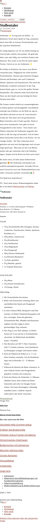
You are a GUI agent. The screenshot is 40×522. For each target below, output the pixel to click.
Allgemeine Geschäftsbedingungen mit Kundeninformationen (21, 479)
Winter (31, 186)
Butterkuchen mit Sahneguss (14, 445)
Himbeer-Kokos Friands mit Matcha (18, 434)
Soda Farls (5, 470)
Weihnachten (19, 186)
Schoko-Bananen (8, 455)
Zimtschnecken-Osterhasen (14, 440)
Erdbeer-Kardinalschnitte (12, 429)
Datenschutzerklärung (13, 483)
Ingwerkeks (5, 465)
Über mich (8, 13)
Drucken (3, 203)
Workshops (9, 10)
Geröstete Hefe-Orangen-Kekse (16, 424)
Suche (22, 19)
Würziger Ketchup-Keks (11, 450)
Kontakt (7, 15)
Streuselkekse (7, 460)
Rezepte (7, 8)
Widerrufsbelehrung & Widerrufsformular (22, 485)
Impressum (9, 476)
